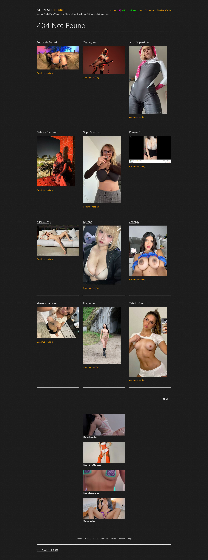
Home (113, 10)
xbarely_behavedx (48, 303)
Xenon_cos (89, 42)
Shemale (50, 10)
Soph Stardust (91, 132)
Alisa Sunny (44, 221)
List (140, 10)
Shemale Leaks (47, 550)
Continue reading (45, 73)
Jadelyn (134, 221)
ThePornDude (164, 10)
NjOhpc (87, 221)
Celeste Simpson (47, 132)
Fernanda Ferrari (47, 42)
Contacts (149, 10)
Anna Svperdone (139, 42)
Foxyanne (89, 303)
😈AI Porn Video (127, 10)
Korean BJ (135, 132)
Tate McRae (136, 303)
